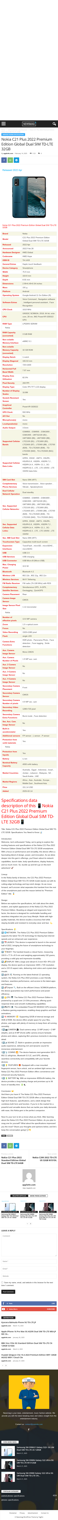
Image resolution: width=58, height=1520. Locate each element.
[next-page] (30, 1223)
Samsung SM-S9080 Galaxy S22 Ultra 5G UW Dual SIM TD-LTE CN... (35, 1474)
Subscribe (51, 1309)
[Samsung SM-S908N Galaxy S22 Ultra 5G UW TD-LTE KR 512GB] (29, 1206)
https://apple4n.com (29, 1188)
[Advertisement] (29, 30)
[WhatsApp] (10, 160)
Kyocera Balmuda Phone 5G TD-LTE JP (18, 1322)
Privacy (22, 1513)
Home (3, 130)
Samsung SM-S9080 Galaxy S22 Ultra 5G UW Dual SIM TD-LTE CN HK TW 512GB (47, 1216)
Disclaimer (13, 1513)
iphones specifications (10, 1500)
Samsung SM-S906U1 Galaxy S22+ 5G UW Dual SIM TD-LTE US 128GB (9, 1215)
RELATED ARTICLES (19, 1196)
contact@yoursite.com (34, 1424)
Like (53, 1303)
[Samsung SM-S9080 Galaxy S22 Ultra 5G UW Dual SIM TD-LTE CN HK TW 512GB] (48, 1206)
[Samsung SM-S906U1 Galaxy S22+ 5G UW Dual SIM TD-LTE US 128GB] (10, 1206)
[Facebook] (4, 160)
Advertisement (33, 1513)
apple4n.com (8, 153)
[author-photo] (29, 1175)
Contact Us (45, 1513)
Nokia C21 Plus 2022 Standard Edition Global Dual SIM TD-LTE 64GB (13, 1160)
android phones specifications (17, 130)
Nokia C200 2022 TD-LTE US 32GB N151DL (45, 1159)
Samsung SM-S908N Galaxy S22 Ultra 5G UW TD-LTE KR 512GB (28, 1215)
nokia (10, 1136)
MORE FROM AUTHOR (38, 1196)
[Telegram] (16, 160)
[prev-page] (27, 1223)
